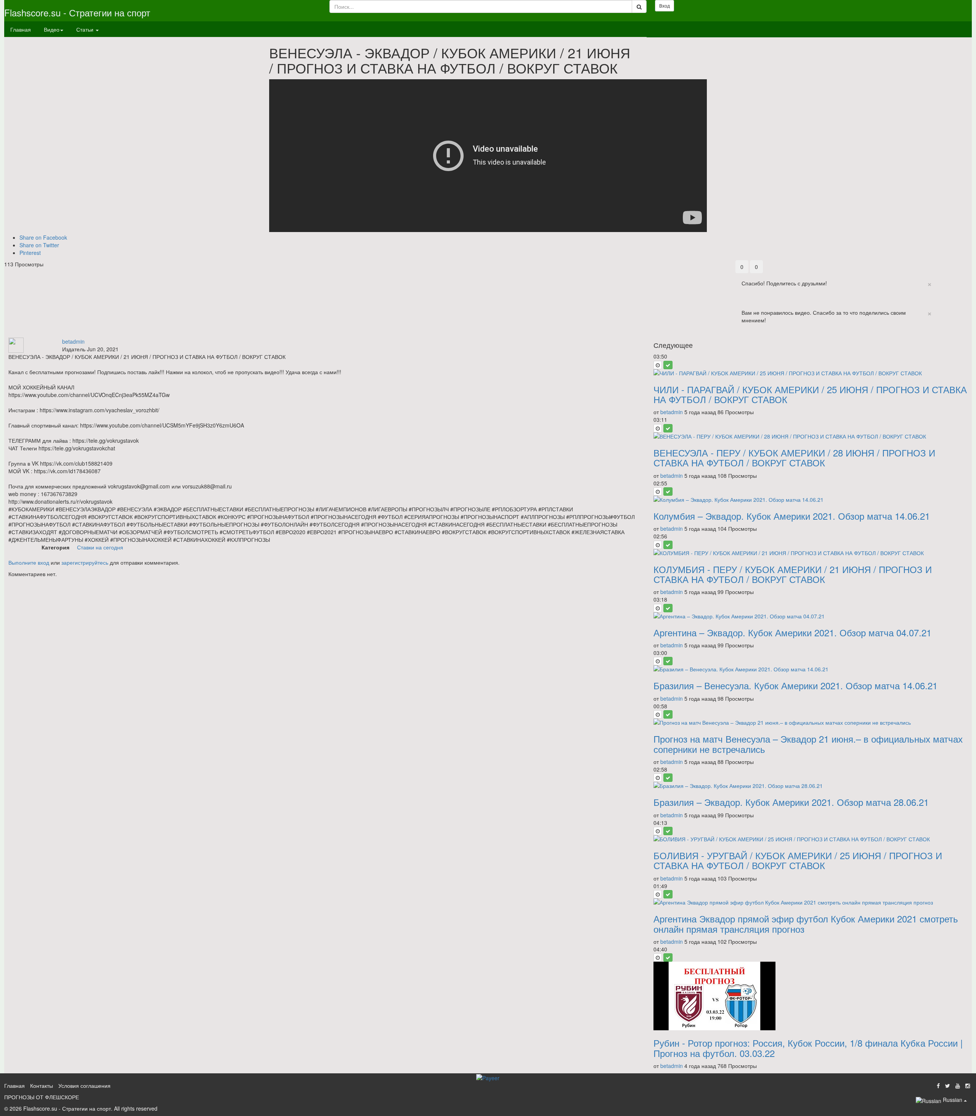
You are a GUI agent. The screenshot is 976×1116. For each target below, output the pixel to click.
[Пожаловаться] (964, 264)
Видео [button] (51, 29)
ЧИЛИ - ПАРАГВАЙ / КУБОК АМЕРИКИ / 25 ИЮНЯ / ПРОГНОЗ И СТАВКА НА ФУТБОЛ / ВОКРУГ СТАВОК (810, 394)
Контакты (41, 1085)
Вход (664, 5)
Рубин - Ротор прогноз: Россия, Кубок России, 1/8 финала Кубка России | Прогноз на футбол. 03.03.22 (808, 1047)
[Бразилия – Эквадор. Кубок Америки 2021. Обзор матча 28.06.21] (810, 785)
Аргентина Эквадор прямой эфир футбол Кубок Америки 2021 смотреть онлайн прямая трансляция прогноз (805, 923)
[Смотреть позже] (657, 365)
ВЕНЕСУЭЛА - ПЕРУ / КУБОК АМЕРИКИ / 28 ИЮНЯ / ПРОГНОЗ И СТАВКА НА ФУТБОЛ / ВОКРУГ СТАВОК (794, 457)
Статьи (85, 29)
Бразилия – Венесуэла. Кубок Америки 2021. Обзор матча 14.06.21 (795, 685)
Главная (20, 29)
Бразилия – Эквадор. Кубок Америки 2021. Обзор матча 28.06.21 (791, 802)
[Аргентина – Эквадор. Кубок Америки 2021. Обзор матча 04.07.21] (810, 616)
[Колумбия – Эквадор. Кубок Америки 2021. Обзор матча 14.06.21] (810, 499)
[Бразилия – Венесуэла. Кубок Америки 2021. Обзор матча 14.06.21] (810, 669)
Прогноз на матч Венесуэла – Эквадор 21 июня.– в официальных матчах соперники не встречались (808, 743)
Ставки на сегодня (100, 547)
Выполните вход (28, 562)
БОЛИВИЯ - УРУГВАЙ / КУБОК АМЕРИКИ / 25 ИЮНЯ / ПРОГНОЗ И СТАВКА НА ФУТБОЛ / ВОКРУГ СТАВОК (797, 860)
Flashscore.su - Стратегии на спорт (77, 12)
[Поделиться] (948, 264)
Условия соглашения (84, 1085)
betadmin (73, 341)
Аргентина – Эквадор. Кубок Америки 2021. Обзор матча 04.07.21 (792, 632)
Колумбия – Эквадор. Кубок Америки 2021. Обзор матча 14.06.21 (791, 515)
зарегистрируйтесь (84, 562)
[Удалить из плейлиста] (668, 365)
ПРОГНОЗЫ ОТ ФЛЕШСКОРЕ (41, 1097)
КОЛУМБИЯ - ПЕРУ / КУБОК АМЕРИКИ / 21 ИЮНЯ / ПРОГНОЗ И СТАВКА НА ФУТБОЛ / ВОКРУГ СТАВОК (792, 574)
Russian (952, 1099)
